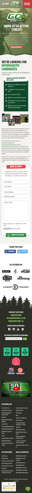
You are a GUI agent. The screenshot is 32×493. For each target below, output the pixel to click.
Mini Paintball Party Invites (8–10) (21, 437)
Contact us (4, 456)
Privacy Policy (19, 420)
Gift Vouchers (19, 410)
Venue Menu (5, 458)
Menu (5, 4)
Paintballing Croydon (21, 467)
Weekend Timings (20, 429)
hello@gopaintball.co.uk (16, 318)
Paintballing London (21, 456)
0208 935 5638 (16, 315)
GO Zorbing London (7, 463)
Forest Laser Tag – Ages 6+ (22, 446)
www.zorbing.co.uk (7, 146)
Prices (3, 435)
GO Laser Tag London (7, 465)
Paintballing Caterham (21, 470)
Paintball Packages (6, 440)
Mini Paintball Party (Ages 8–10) (6, 413)
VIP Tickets (19, 413)
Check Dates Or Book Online (7, 444)
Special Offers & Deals (7, 438)
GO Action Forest (7, 452)
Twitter (23, 251)
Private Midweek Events (8, 426)
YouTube (18, 329)
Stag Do (4, 417)
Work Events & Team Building (7, 420)
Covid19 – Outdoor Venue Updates (21, 441)
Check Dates (27, 4)
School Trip (4, 424)
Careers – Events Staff (7, 460)
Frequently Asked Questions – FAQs (21, 423)
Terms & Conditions (21, 418)
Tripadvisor (22, 329)
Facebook (11, 251)
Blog (17, 415)
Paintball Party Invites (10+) (21, 433)
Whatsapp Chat (14, 321)
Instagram (14, 329)
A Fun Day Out (5, 408)
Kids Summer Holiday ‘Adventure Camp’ (7, 471)
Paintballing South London (20, 459)
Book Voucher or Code (22, 408)
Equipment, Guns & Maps (7, 432)
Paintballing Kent (20, 465)
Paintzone (4, 468)
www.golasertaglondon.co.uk (10, 144)
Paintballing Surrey (21, 462)
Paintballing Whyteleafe (22, 472)
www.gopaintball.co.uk (8, 143)
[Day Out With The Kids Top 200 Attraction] (16, 365)
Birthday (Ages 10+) (7, 410)
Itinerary (18, 427)
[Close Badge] (15, 483)
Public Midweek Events (7, 429)
